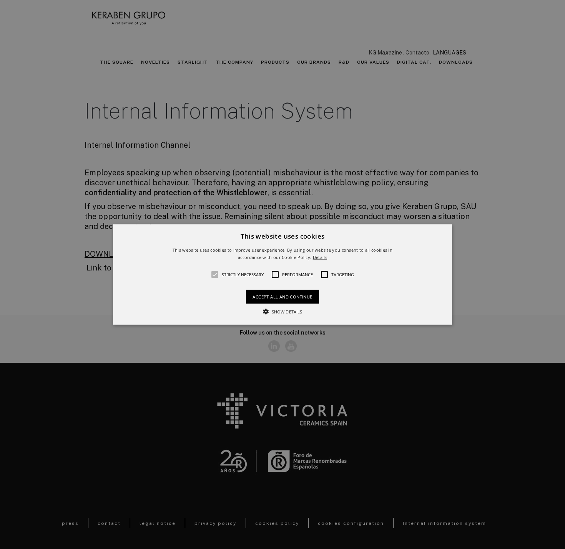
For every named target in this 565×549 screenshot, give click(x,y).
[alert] (282, 274)
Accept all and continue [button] (282, 297)
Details (320, 257)
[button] (282, 274)
